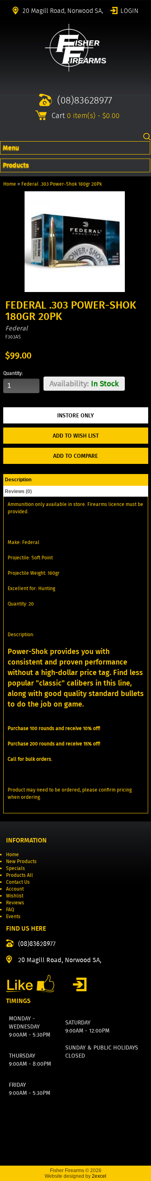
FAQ (10, 909)
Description (18, 480)
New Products (21, 861)
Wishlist (14, 895)
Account (15, 888)
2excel (99, 1176)
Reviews (15, 902)
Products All (19, 875)
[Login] (80, 984)
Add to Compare (75, 456)
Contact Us (18, 881)
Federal (16, 328)
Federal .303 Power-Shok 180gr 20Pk (61, 183)
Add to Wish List (76, 436)
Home (9, 183)
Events (13, 916)
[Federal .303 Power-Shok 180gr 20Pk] (75, 290)
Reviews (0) (18, 491)
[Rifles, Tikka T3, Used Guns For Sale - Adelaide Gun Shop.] (75, 69)
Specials (15, 868)
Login (129, 10)
